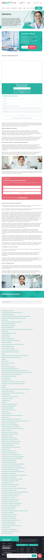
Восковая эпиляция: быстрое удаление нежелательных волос (15, 370)
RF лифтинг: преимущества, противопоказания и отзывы (14, 318)
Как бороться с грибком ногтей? (9, 450)
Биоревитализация (6, 334)
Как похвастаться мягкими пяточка (9, 490)
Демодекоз (4, 402)
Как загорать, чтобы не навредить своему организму (13, 463)
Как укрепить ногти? (6, 527)
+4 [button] (29, 88)
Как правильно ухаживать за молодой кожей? (11, 503)
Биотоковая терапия (6, 336)
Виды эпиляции (5, 364)
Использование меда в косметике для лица (11, 447)
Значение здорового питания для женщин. (11, 426)
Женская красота (5, 417)
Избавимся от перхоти (6, 430)
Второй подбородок (6, 377)
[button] (29, 88)
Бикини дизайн (5, 331)
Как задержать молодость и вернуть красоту (11, 465)
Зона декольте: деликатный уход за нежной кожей (12, 428)
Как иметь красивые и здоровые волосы (10, 484)
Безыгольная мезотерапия (7, 327)
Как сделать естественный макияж (9, 506)
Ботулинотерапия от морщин (8, 348)
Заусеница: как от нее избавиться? (9, 422)
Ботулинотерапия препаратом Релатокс (10, 351)
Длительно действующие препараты (9, 404)
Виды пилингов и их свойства (8, 362)
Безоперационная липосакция (8, 325)
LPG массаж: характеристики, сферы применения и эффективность (16, 316)
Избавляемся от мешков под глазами (10, 434)
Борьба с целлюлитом (6, 342)
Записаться (22, 115)
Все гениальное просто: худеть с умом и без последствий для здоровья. (17, 372)
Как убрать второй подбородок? (9, 521)
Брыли (3, 353)
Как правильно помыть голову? (8, 497)
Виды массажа (5, 361)
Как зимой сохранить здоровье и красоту (10, 469)
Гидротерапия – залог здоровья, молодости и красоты (13, 381)
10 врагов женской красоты (7, 310)
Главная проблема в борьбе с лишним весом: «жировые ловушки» (16, 389)
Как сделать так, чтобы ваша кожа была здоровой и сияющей (15, 510)
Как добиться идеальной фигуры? (9, 462)
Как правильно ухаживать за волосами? (10, 499)
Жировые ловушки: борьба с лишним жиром (11, 419)
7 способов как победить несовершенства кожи (12, 312)
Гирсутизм (4, 387)
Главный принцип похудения (8, 391)
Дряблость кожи (5, 411)
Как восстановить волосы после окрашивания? (12, 458)
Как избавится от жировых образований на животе (12, 471)
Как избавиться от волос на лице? (9, 473)
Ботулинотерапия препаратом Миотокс (10, 349)
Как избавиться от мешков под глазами (10, 480)
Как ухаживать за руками (7, 533)
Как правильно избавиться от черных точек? (11, 493)
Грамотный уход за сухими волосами (9, 396)
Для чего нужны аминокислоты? (9, 405)
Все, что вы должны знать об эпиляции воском (12, 374)
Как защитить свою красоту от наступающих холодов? (13, 467)
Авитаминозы (5, 319)
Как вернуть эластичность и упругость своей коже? (13, 456)
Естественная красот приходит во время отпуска (12, 415)
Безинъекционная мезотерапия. (8, 323)
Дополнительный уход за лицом (9, 409)
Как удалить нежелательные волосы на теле (11, 525)
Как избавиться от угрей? (7, 482)
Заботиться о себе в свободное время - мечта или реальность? (15, 420)
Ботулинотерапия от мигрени (8, 346)
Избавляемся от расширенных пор (9, 437)
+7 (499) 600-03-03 (22, 197)
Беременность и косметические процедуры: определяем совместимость (17, 329)
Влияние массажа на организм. (8, 366)
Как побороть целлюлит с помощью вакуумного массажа (14, 488)
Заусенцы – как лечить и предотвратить (10, 424)
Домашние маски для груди (8, 407)
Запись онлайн (38, 8)
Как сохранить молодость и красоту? (10, 514)
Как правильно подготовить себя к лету (10, 495)
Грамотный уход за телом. (7, 398)
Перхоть (37, 272)
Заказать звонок (29, 3)
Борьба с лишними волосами (8, 338)
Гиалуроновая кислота (6, 379)
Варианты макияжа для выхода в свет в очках (11, 357)
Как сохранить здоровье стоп (8, 512)
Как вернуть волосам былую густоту (9, 452)
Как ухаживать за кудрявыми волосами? (10, 531)
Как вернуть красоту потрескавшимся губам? (11, 454)
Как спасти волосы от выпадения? (9, 518)
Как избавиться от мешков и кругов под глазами (12, 478)
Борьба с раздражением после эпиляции (10, 340)
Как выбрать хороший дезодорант (9, 460)
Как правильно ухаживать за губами (9, 501)
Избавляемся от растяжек (7, 435)
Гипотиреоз (4, 385)
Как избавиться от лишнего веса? (9, 477)
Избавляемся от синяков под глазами (10, 439)
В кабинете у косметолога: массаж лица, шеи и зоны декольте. (15, 355)
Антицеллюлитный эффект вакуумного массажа (12, 321)
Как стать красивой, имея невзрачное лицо (11, 520)
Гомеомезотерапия (6, 394)
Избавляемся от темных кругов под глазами (11, 441)
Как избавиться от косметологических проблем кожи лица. (14, 475)
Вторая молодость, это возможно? (9, 376)
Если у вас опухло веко (7, 413)
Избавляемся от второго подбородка (10, 432)
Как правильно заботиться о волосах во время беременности (15, 491)
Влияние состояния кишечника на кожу (10, 368)
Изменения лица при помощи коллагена (10, 443)
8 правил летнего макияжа (7, 314)
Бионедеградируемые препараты (9, 333)
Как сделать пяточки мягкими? (8, 508)
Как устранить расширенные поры (9, 529)
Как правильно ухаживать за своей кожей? (11, 505)
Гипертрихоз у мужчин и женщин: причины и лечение (13, 383)
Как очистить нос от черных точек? (9, 486)
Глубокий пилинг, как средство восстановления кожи (13, 392)
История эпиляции (6, 448)
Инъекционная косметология (8, 445)
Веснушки (4, 359)
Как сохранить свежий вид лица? (9, 516)
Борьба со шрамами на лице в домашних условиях (13, 344)
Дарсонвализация (5, 400)
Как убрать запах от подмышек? (8, 523)
